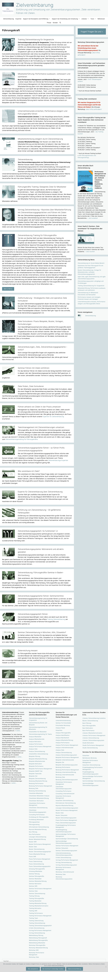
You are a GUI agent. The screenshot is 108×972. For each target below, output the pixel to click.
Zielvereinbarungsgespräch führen (33, 614)
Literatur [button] (84, 19)
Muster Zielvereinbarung (36, 849)
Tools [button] (92, 19)
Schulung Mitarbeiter (35, 871)
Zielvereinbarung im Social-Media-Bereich (91, 263)
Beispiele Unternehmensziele (65, 760)
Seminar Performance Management (40, 888)
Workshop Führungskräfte (37, 945)
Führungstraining (34, 824)
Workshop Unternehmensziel (65, 872)
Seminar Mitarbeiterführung (37, 881)
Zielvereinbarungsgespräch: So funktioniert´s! (38, 531)
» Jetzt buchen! (90, 251)
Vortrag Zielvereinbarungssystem (66, 865)
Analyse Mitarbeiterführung (64, 740)
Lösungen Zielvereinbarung (37, 837)
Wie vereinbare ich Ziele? (29, 471)
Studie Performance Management (93, 745)
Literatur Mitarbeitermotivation (92, 733)
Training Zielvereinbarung (56, 619)
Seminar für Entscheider (63, 723)
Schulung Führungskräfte (37, 869)
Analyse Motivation (35, 741)
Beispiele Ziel (33, 776)
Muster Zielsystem (61, 815)
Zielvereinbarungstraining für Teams (40, 734)
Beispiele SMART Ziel (35, 771)
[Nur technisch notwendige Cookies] (106, 967)
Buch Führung (87, 723)
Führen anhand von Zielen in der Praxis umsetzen (39, 407)
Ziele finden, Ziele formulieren (31, 386)
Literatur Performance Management (94, 735)
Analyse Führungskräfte (63, 733)
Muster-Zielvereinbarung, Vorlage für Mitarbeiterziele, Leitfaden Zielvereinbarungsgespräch (89, 272)
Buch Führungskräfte (89, 725)
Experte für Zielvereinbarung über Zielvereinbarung (40, 492)
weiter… (18, 731)
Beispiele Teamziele (35, 773)
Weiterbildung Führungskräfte (38, 940)
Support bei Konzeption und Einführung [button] (35, 19)
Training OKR (33, 911)
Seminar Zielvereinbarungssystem (66, 850)
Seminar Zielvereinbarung (37, 893)
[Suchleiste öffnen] (60, 23)
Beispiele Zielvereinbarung (37, 778)
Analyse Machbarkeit (62, 738)
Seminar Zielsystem (62, 848)
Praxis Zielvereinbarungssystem (66, 823)
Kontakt (55, 22)
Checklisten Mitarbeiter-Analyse (39, 796)
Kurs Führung (33, 832)
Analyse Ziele (33, 749)
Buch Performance (88, 730)
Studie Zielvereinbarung (90, 748)
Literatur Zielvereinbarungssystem (93, 740)
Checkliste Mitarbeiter (36, 793)
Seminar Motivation (35, 883)
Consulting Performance (36, 814)
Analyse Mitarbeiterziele (36, 739)
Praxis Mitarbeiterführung (37, 854)
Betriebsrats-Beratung (90, 758)
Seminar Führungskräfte (36, 876)
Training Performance (36, 913)
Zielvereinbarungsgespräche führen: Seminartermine (41, 596)
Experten (18, 19)
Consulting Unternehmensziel (65, 793)
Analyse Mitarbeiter (35, 736)
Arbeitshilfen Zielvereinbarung (38, 754)
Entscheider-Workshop (63, 725)
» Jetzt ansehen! (92, 218)
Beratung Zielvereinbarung (37, 791)
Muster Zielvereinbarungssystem (66, 818)
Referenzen (101, 19)
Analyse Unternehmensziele (64, 747)
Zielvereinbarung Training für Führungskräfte (37, 235)
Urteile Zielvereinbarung (36, 928)
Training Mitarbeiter (35, 901)
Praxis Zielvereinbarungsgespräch (39, 866)
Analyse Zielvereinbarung (37, 751)
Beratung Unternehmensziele (65, 775)
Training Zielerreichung (36, 920)
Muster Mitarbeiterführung (37, 839)
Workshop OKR (33, 950)
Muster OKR (32, 842)
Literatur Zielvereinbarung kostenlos (94, 718)
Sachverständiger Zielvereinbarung (67, 839)
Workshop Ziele (34, 957)
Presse (49, 22)
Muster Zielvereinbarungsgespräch (40, 851)
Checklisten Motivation (36, 801)
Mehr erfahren (8, 289)
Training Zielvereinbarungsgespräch (40, 925)
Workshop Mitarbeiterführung (38, 948)
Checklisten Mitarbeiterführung (39, 798)
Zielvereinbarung (34, 5)
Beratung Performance (36, 783)
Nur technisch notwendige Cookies (53, 969)
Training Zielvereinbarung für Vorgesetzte (36, 39)
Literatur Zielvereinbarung (91, 738)
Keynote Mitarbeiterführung (37, 829)
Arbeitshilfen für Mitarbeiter (38, 732)
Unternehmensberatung (63, 720)
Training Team (33, 918)
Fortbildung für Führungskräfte (38, 817)
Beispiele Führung (34, 756)
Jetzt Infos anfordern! (94, 109)
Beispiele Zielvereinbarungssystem (67, 765)
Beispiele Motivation (35, 764)
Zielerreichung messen (28, 650)
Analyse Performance (36, 744)
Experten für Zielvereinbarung (53, 416)
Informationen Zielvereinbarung (39, 827)
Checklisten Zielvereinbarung (38, 807)
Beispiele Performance (36, 766)
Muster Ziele (33, 847)
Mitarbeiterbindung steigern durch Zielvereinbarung (40, 139)
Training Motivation (35, 908)
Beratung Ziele (33, 788)
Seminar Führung (34, 874)
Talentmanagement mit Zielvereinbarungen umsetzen (41, 427)
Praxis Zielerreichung (35, 861)
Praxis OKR (32, 856)
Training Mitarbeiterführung (37, 903)
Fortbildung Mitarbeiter (36, 819)
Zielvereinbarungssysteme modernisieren (36, 671)
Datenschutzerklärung (74, 969)
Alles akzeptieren (33, 969)
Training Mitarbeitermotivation (38, 906)
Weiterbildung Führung (36, 935)
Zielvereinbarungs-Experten (58, 460)
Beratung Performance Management (40, 786)
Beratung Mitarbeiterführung (38, 781)
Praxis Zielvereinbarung (36, 864)
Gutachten (59, 730)
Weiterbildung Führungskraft (38, 938)
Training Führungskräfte (36, 898)
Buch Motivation (88, 728)
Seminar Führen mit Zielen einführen (33, 368)
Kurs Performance (34, 834)
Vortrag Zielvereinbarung (37, 933)
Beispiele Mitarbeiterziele (37, 761)
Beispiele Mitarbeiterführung (38, 759)
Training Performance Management (40, 916)
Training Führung (34, 896)
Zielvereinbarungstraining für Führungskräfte (22, 439)
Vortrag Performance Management (40, 930)
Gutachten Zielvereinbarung (64, 800)
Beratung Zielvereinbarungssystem (67, 779)
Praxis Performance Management (39, 859)
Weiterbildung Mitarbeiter (37, 943)
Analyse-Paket (60, 728)
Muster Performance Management (40, 844)
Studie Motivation (88, 743)
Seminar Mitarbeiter (35, 879)
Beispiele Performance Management (40, 768)
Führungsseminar (34, 822)
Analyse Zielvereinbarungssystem (66, 755)
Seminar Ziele (33, 891)
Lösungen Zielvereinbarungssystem (67, 808)
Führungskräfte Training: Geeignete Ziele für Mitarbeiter (42, 187)
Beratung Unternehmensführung (66, 772)
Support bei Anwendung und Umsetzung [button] (65, 19)
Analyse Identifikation (62, 735)
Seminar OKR (33, 886)
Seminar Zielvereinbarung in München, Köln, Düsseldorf (42, 632)
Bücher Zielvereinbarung (90, 720)
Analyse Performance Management (40, 746)
